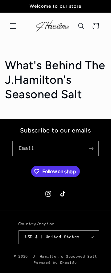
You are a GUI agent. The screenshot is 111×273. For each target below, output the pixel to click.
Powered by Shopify (55, 263)
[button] (13, 26)
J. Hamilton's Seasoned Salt (65, 256)
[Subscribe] (91, 148)
